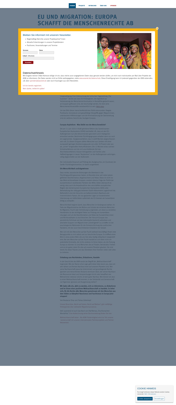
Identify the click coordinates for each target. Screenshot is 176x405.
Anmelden (28, 62)
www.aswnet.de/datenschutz (90, 78)
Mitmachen (92, 5)
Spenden (113, 5)
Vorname (25, 50)
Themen (72, 5)
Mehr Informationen (150, 394)
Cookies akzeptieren (145, 399)
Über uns (103, 5)
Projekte (82, 5)
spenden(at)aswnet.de (38, 81)
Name (41, 50)
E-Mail (28, 56)
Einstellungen (159, 399)
